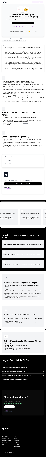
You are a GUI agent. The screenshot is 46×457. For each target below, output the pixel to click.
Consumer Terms (17, 446)
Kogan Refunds (8, 159)
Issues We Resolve (5, 436)
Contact (15, 438)
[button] (38, 206)
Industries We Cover (5, 438)
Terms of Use (16, 444)
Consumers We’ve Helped (6, 440)
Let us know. (24, 40)
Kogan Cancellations (9, 162)
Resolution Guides (5, 442)
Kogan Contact (8, 163)
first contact (25, 123)
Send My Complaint (37, 2)
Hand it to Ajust (9, 406)
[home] (4, 2)
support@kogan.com (31, 54)
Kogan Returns (8, 160)
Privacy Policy (16, 442)
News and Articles (5, 444)
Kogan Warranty (8, 165)
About (15, 436)
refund (41, 125)
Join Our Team (16, 440)
